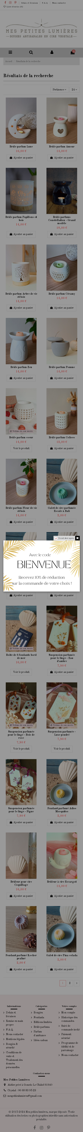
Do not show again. (66, 538)
